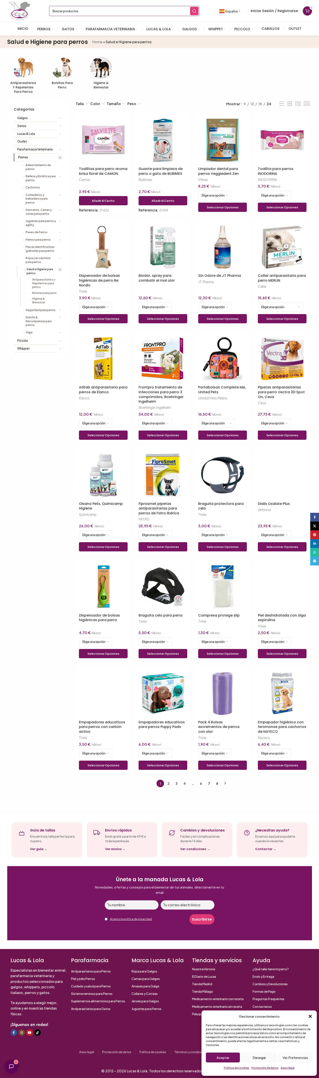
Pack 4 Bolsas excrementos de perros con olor (219, 727)
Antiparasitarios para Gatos (90, 1009)
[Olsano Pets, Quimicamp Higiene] (103, 475)
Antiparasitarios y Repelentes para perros (43, 283)
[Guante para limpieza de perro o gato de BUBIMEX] (163, 140)
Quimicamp (87, 514)
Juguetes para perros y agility (41, 223)
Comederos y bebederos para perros (37, 198)
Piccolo (22, 340)
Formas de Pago (264, 991)
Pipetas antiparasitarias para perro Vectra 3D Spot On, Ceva (281, 392)
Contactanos (262, 1006)
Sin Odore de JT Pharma (219, 275)
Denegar (259, 1057)
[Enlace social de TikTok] (37, 1032)
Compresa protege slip (219, 615)
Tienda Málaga (202, 991)
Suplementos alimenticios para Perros (98, 1001)
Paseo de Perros (37, 232)
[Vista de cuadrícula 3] (289, 104)
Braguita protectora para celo (221, 506)
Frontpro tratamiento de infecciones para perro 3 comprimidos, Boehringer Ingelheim (161, 394)
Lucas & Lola (26, 134)
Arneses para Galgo (145, 986)
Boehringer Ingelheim (155, 407)
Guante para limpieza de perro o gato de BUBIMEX (161, 171)
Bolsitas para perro (44, 293)
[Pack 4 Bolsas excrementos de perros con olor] (222, 693)
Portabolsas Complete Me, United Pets (222, 389)
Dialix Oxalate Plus (274, 503)
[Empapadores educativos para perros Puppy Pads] (163, 693)
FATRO (144, 519)
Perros (23, 157)
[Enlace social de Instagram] (21, 1032)
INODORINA (267, 179)
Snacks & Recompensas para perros (39, 321)
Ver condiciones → (195, 849)
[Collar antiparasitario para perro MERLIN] (282, 247)
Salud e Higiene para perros (40, 271)
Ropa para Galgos (144, 971)
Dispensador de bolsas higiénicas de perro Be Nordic (99, 280)
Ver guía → (38, 849)
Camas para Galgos (146, 979)
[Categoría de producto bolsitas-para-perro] (62, 74)
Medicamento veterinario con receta (218, 999)
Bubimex (145, 179)
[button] (310, 1016)
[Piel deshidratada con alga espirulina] (282, 586)
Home (97, 41)
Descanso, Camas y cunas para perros (39, 211)
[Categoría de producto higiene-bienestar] (101, 74)
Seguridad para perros (40, 310)
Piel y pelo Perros (83, 979)
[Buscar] (194, 11)
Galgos (22, 118)
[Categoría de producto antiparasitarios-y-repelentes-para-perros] (23, 76)
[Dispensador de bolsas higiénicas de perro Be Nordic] (103, 247)
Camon (84, 179)
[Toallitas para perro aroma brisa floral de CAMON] (103, 140)
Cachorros (33, 187)
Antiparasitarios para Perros (91, 971)
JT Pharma (206, 282)
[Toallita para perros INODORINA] (282, 140)
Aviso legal (287, 1067)
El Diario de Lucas (204, 976)
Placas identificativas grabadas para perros (40, 248)
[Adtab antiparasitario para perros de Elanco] (103, 358)
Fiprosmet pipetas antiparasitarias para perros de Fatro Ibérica (159, 508)
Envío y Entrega (263, 976)
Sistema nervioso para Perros (91, 994)
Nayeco (264, 737)
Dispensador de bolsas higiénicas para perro (99, 617)
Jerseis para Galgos (145, 1001)
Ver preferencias (295, 1057)
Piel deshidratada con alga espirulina (282, 617)
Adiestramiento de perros (38, 167)
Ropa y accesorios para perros (38, 260)
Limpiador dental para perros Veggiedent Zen (218, 171)
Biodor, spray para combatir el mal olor (157, 278)
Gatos (21, 126)
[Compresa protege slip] (222, 586)
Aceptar (223, 1057)
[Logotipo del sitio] (19, 10)
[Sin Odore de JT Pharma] (222, 247)
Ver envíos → (115, 849)
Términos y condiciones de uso (196, 1052)
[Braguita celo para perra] (163, 586)
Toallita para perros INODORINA (275, 171)
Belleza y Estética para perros (41, 178)
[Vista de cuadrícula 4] (298, 104)
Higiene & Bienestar (38, 300)
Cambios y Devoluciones (270, 984)
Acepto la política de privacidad (131, 919)
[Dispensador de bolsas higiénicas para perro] (103, 586)
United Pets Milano (212, 398)
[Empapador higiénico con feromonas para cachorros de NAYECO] (282, 693)
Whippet (23, 348)
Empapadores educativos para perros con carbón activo (102, 727)
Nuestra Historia (203, 969)
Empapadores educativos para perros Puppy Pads (162, 724)
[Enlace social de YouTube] (29, 1032)
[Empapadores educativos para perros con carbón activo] (103, 693)
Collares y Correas (145, 994)
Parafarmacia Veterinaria (35, 149)
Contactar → (265, 849)
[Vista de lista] (281, 104)
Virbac (203, 179)
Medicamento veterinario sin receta (217, 1006)
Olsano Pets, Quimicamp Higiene (101, 506)
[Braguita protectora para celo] (222, 475)
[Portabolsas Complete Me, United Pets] (222, 358)
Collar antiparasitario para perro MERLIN (282, 278)
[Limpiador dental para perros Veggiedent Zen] (222, 140)
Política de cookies (152, 1052)
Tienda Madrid (202, 984)
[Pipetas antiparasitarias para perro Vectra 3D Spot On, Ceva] (282, 358)
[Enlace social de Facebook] (14, 1032)
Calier (262, 286)
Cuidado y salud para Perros (91, 986)
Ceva (262, 403)
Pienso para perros (38, 239)
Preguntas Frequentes (268, 999)
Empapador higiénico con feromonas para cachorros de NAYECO (282, 727)
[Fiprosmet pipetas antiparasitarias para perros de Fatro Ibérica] (163, 475)
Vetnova (264, 510)
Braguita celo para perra (160, 615)
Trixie (83, 291)
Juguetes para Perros (146, 1009)
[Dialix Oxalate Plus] (282, 475)
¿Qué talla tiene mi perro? (271, 969)
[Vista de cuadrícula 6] (307, 104)
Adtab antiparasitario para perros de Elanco (103, 389)
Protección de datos (264, 1067)
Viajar (29, 332)
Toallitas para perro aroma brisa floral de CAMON (103, 171)
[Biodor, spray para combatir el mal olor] (163, 247)
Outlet (22, 141)
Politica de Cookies (236, 1067)
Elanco (84, 398)
